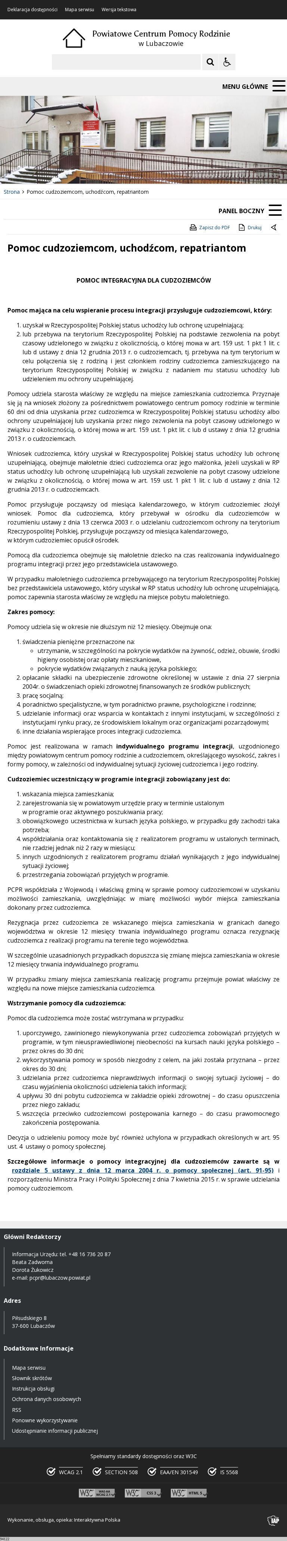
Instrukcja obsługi (33, 1388)
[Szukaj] (210, 62)
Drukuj (255, 227)
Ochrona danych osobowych (46, 1399)
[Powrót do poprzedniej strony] (274, 227)
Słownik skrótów (32, 1378)
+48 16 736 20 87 (89, 1254)
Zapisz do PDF (214, 227)
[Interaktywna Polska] (274, 1521)
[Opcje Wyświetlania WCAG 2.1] (227, 62)
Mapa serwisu (79, 9)
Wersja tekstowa (119, 9)
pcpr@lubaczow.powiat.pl (60, 1277)
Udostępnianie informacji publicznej (55, 1430)
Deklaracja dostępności (32, 9)
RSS (16, 1409)
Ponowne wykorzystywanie (45, 1420)
